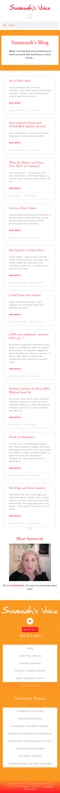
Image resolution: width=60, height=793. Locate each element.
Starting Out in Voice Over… (27, 250)
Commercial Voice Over (30, 711)
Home (30, 648)
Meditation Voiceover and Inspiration (30, 733)
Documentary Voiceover (30, 748)
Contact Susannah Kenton (30, 670)
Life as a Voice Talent (23, 208)
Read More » (15, 103)
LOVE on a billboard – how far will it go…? (29, 336)
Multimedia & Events (30, 756)
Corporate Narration (30, 718)
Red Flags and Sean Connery (27, 488)
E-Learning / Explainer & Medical (30, 726)
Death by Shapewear (22, 437)
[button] (30, 16)
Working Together (30, 663)
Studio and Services (30, 655)
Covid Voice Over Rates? (25, 295)
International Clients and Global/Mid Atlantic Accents (27, 124)
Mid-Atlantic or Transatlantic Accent (30, 741)
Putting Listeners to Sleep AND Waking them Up (29, 390)
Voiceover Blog (30, 685)
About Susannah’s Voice (30, 678)
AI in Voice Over (20, 81)
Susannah (18, 585)
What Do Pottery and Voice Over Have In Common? (26, 164)
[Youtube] (30, 621)
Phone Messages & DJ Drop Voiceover (30, 763)
